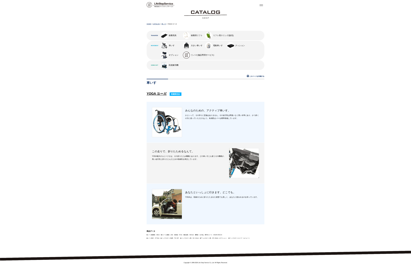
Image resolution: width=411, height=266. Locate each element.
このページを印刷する (256, 76)
